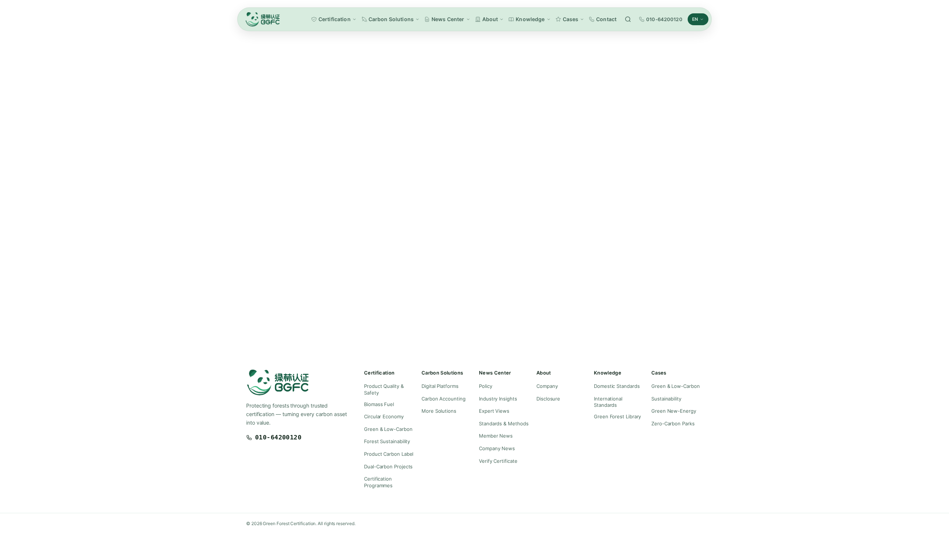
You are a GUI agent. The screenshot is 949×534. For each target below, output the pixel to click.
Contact (606, 19)
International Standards (608, 402)
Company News (497, 448)
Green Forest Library (617, 416)
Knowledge (530, 19)
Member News (496, 436)
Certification (334, 19)
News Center (447, 19)
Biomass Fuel (379, 404)
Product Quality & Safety (384, 389)
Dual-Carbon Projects (388, 466)
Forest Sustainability (387, 441)
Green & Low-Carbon (388, 429)
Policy (485, 386)
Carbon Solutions (391, 19)
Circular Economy (384, 416)
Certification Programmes (378, 482)
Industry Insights (498, 399)
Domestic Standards (617, 386)
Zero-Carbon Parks (673, 423)
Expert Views (494, 411)
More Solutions (438, 411)
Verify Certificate (498, 461)
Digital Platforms (440, 386)
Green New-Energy (673, 411)
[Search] (628, 19)
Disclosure (548, 399)
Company (547, 386)
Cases (571, 19)
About (490, 19)
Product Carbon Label (388, 454)
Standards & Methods (503, 423)
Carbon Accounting (443, 399)
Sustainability (666, 399)
